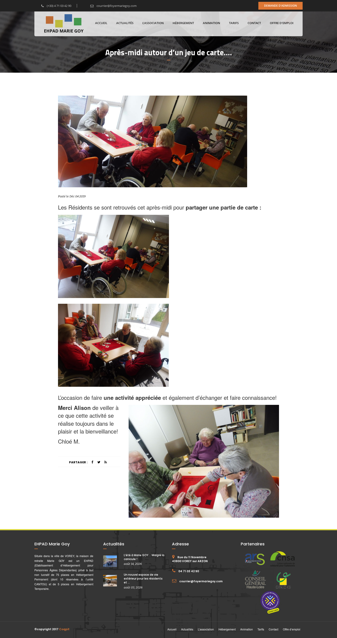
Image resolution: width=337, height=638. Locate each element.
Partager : (78, 462)
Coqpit (64, 629)
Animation (211, 23)
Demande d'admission (280, 6)
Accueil (101, 23)
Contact (254, 23)
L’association (153, 23)
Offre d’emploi (281, 23)
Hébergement (183, 23)
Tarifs (234, 23)
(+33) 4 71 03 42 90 (58, 6)
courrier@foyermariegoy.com (116, 6)
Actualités (124, 23)
